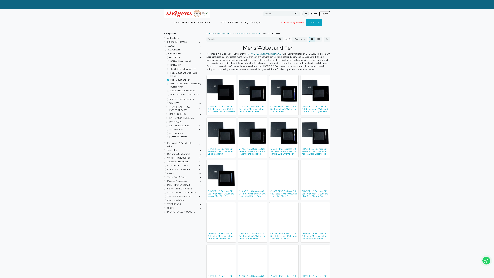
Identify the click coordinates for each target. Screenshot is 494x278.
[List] (318, 39)
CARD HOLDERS (177, 114)
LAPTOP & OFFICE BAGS (181, 118)
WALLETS (174, 103)
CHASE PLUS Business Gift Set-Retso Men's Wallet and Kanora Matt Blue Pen (221, 193)
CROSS (170, 208)
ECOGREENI (174, 50)
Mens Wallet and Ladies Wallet (185, 94)
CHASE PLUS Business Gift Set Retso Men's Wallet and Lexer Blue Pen (283, 109)
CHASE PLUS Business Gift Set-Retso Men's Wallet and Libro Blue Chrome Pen (315, 193)
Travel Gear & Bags (176, 177)
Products (210, 33)
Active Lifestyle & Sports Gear (181, 192)
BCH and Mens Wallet (180, 61)
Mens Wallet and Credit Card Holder (183, 74)
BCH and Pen (176, 65)
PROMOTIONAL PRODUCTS (181, 212)
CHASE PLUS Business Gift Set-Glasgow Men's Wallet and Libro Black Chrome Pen (221, 109)
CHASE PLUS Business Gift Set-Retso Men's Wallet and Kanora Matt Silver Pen (252, 193)
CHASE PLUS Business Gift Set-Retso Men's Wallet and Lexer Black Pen (221, 151)
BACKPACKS (175, 122)
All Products (173, 38)
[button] (299, 39)
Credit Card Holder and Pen (183, 69)
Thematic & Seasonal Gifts (180, 196)
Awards (170, 173)
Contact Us (314, 22)
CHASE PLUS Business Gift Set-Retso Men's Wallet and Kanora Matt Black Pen (252, 151)
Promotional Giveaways (178, 185)
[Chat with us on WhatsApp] (486, 260)
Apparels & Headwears (178, 161)
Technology (173, 150)
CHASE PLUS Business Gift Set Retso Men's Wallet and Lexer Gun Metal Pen (252, 109)
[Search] (296, 13)
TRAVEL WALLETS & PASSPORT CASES (179, 108)
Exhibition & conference (178, 169)
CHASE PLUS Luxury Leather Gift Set (265, 54)
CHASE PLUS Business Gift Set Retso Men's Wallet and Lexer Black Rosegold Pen (315, 109)
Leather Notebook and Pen (183, 90)
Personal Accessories (177, 181)
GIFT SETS (174, 57)
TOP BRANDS (174, 204)
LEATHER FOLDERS (179, 125)
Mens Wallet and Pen (180, 80)
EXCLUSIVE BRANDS (177, 42)
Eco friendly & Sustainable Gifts (179, 144)
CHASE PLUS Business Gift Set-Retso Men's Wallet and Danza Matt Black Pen (315, 236)
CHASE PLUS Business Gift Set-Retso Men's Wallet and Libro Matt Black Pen (283, 193)
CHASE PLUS (174, 53)
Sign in (325, 13)
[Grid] (312, 39)
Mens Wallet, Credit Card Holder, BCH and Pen (185, 85)
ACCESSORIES (176, 129)
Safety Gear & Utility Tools (179, 189)
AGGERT (172, 46)
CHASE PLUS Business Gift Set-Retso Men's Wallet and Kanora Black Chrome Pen (315, 151)
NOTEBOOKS (176, 133)
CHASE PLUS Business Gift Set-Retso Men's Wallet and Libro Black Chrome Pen (221, 236)
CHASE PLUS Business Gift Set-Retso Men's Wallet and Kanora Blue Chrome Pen (283, 151)
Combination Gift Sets (177, 165)
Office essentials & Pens (178, 158)
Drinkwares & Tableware (178, 154)
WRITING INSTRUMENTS (181, 99)
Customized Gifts (175, 200)
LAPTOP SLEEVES (178, 137)
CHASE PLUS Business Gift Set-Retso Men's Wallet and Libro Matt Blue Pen (252, 236)
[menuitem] (176, 22)
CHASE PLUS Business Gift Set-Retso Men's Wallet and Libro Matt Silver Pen (283, 236)
